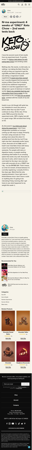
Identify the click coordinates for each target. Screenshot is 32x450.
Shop (15, 397)
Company (15, 407)
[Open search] (18, 4)
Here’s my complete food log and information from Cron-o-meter (15, 92)
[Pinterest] (24, 425)
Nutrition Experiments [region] (6, 300)
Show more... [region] (4, 305)
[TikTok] (18, 425)
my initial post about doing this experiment (14, 126)
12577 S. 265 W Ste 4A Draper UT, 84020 (15, 420)
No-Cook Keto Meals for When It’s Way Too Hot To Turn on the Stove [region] (18, 279)
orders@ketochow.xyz (17, 414)
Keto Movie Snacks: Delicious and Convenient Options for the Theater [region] (16, 267)
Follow (4, 233)
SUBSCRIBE (25, 386)
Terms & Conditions (22, 389)
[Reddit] (21, 425)
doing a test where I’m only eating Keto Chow (14, 60)
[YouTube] (12, 425)
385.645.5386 (17, 412)
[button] (28, 447)
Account (15, 402)
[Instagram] (9, 425)
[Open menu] (28, 4)
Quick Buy (7, 339)
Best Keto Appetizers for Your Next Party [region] (17, 273)
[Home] (3, 5)
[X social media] (15, 425)
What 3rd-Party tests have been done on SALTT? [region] (18, 286)
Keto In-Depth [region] (4, 298)
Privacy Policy (18, 390)
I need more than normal (18, 77)
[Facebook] (6, 425)
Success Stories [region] (5, 303)
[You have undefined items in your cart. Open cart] (24, 4)
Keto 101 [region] (3, 296)
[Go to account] (22, 4)
